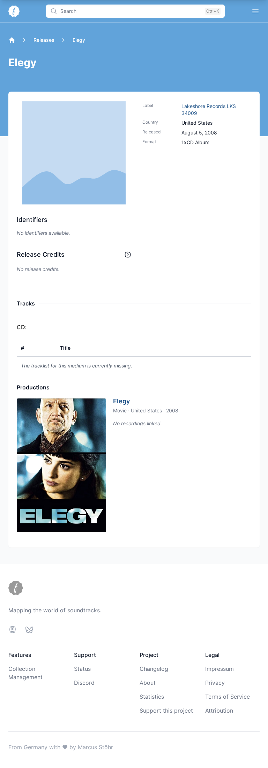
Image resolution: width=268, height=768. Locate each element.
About (148, 682)
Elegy (121, 401)
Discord (84, 682)
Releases (44, 40)
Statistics (152, 696)
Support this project (166, 710)
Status (82, 668)
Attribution (219, 710)
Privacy (215, 682)
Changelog (154, 668)
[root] (11, 40)
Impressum (219, 668)
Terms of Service (227, 696)
